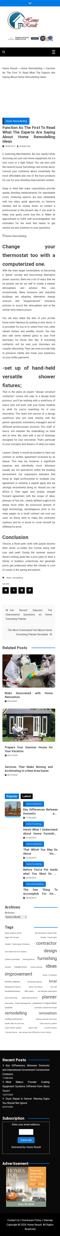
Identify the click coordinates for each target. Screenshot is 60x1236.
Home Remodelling (31, 68)
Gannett (8, 967)
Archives (10, 912)
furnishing (47, 958)
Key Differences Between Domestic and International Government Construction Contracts (40, 812)
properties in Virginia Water (44, 1003)
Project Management (23, 1003)
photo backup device (29, 998)
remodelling (17, 578)
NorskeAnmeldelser (12, 991)
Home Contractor (34, 804)
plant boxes (9, 1003)
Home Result (9, 68)
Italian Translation (50, 975)
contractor (46, 943)
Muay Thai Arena (35, 987)
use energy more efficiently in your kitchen (35, 1032)
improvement (18, 974)
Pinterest (21, 590)
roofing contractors (14, 1019)
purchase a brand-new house (45, 1008)
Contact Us (13, 1220)
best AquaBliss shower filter (46, 933)
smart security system (48, 1023)
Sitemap (48, 1220)
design (50, 950)
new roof (53, 987)
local (53, 981)
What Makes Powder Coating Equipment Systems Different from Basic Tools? (26, 1086)
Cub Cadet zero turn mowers (16, 952)
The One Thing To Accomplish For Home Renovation (40, 892)
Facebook (5, 590)
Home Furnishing (33, 824)
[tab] (12, 796)
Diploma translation (12, 959)
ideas (8, 578)
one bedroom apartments (47, 991)
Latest (26, 796)
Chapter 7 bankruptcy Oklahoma (17, 944)
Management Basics (13, 987)
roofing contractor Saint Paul (46, 1019)
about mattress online (13, 933)
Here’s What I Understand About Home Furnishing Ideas (40, 832)
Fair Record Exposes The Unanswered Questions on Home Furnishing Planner (29, 614)
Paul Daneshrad (11, 998)
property (8, 1007)
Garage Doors (20, 967)
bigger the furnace (12, 937)
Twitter (13, 590)
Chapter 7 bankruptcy (48, 937)
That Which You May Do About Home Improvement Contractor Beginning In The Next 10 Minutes (40, 852)
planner (49, 997)
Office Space (29, 991)
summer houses (50, 1028)
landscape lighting (34, 982)
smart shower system (13, 1028)
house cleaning (36, 967)
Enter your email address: (26, 1136)
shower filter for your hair (14, 1023)
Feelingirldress (29, 959)
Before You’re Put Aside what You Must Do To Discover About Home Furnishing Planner (40, 872)
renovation (48, 1013)
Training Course (11, 1032)
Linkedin (29, 590)
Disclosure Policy (31, 1220)
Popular (12, 796)
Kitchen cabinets (12, 981)
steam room (32, 1028)
